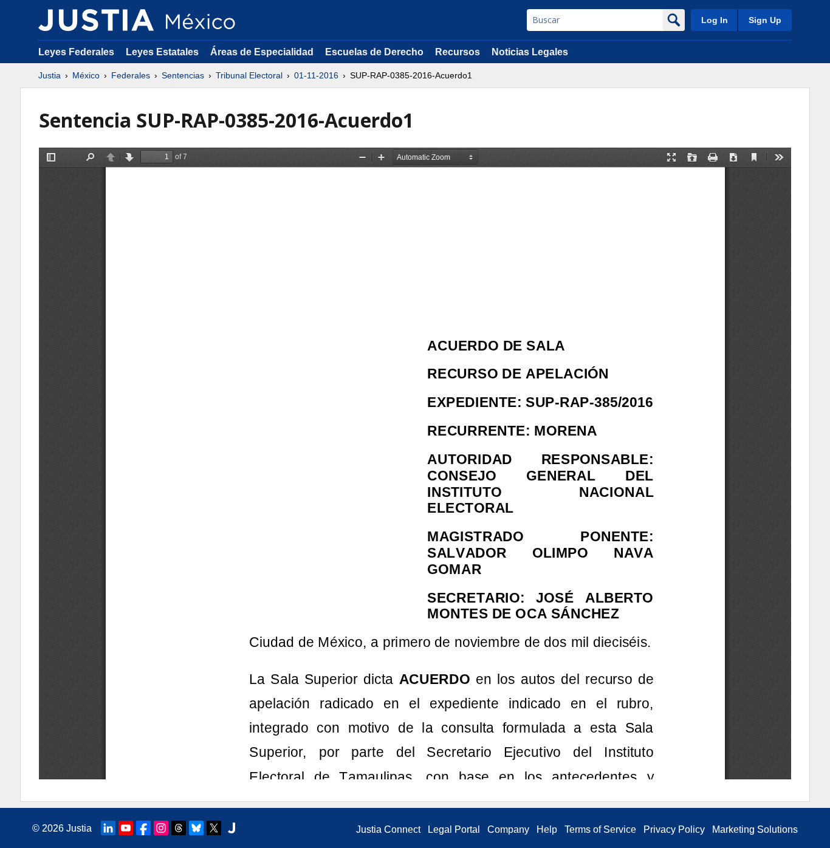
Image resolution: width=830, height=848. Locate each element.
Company (508, 829)
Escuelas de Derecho (374, 52)
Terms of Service (600, 829)
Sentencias (183, 75)
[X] (214, 828)
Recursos (457, 52)
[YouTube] (125, 828)
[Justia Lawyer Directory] (231, 828)
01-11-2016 (316, 75)
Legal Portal (454, 829)
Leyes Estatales (162, 52)
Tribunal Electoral (249, 75)
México (86, 75)
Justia (49, 75)
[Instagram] (161, 828)
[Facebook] (143, 828)
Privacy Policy (674, 829)
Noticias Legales (530, 52)
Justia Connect (388, 829)
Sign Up (765, 20)
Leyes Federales (76, 52)
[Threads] (178, 828)
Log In (714, 20)
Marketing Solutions (755, 829)
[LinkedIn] (108, 828)
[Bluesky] (196, 828)
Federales (130, 75)
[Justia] (96, 20)
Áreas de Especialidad (262, 52)
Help (547, 829)
